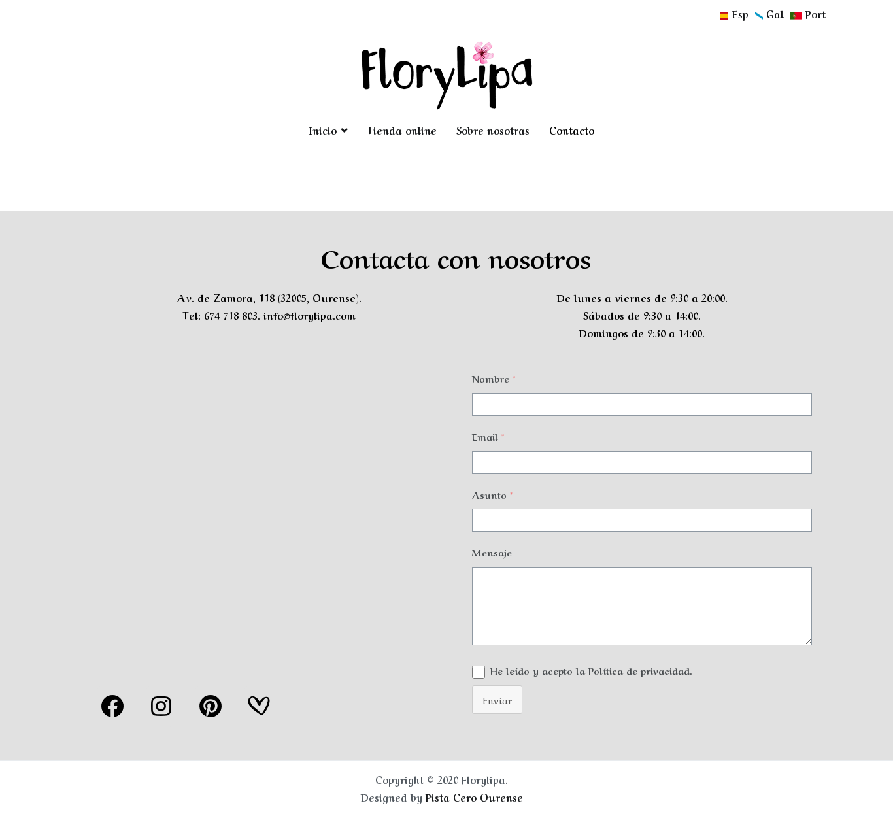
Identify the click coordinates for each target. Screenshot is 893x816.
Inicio (323, 130)
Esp (741, 14)
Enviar (497, 699)
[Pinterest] (210, 705)
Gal (776, 14)
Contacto (571, 130)
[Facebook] (112, 705)
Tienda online (402, 130)
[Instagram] (161, 705)
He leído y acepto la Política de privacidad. (591, 670)
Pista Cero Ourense (474, 797)
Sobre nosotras (493, 130)
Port (814, 14)
